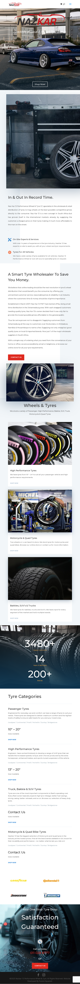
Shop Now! (40, 84)
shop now (14, 483)
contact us (16, 357)
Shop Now (12, 740)
